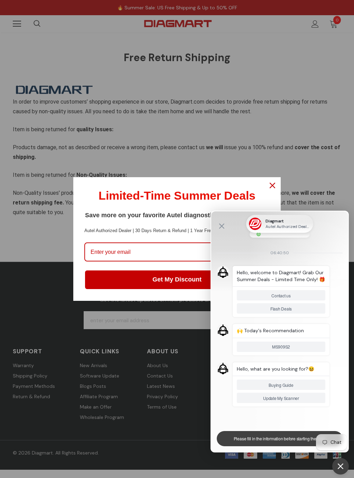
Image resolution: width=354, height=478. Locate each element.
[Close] (272, 185)
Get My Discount (177, 279)
